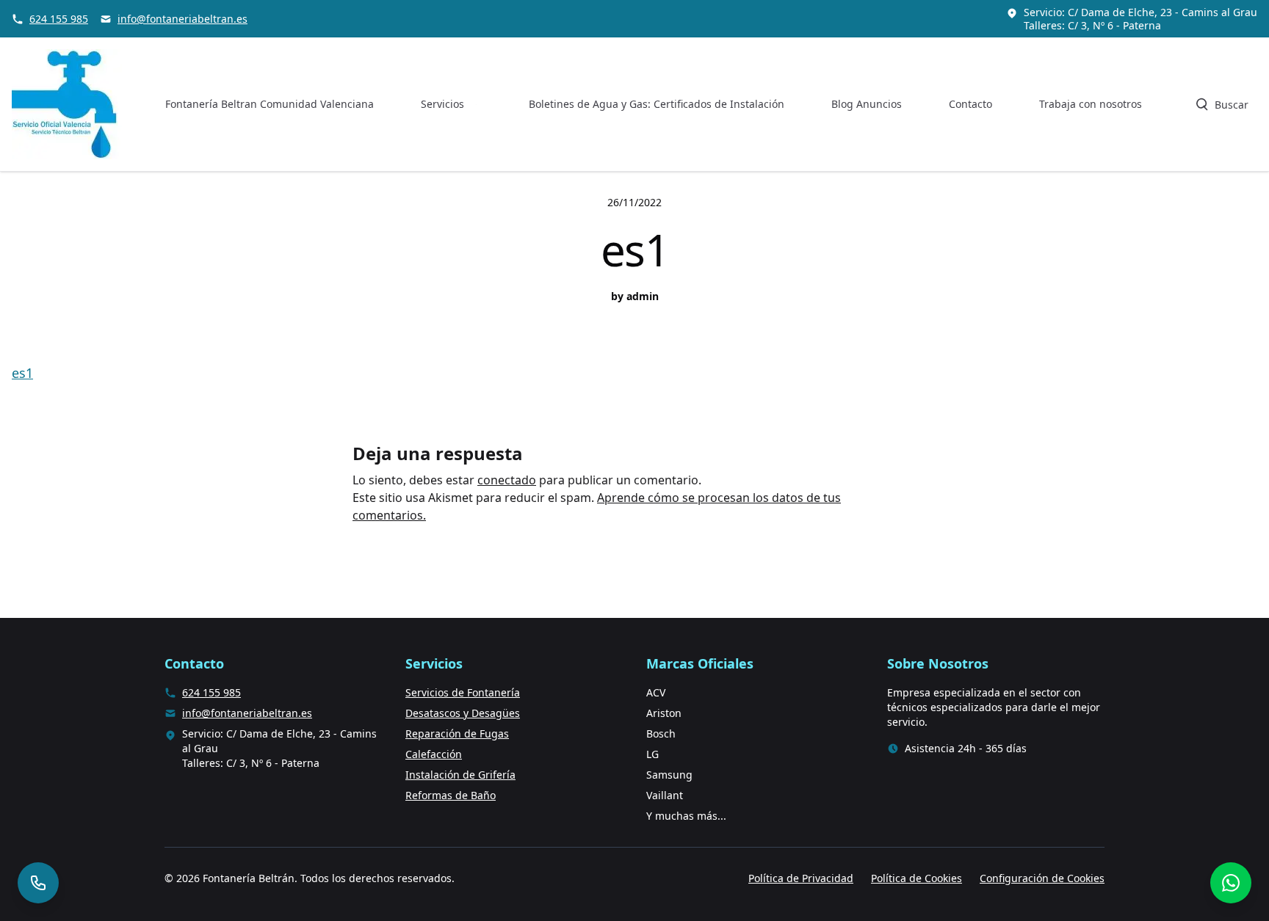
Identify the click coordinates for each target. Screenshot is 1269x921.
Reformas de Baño (450, 795)
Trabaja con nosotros (1090, 104)
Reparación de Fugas (457, 733)
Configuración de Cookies (1042, 878)
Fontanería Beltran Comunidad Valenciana (269, 104)
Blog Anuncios (866, 104)
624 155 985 (58, 19)
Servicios (442, 104)
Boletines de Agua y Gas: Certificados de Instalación (656, 104)
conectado (506, 480)
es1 (22, 373)
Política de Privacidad (800, 878)
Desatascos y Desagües (462, 713)
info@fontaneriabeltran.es (182, 19)
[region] (190, 806)
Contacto (970, 104)
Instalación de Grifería (460, 775)
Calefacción (433, 754)
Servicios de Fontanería (462, 692)
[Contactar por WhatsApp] (1230, 882)
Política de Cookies (916, 878)
